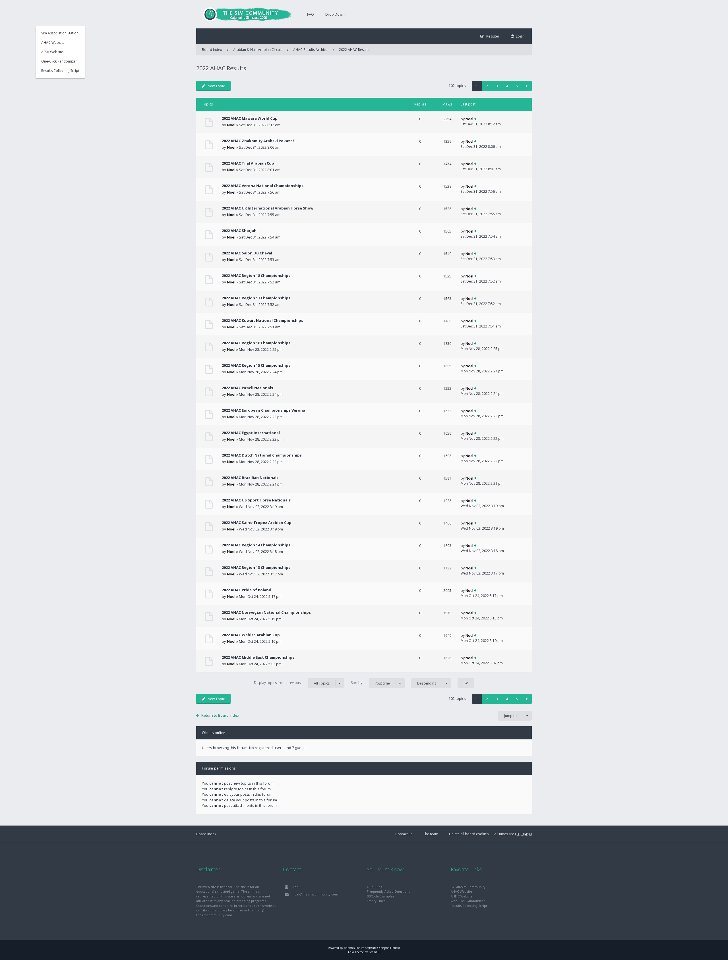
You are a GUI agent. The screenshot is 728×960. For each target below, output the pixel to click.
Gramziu (374, 952)
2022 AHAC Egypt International (251, 432)
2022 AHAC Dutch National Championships (262, 455)
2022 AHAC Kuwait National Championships (262, 320)
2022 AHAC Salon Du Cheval (247, 253)
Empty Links (376, 901)
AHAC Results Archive (310, 49)
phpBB (348, 948)
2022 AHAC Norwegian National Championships (266, 612)
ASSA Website (52, 51)
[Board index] (244, 14)
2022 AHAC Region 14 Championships (256, 545)
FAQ (310, 14)
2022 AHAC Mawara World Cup (250, 118)
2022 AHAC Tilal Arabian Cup (248, 163)
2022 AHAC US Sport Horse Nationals (256, 500)
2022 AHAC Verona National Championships (262, 185)
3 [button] (497, 86)
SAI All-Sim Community (468, 887)
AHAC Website (53, 42)
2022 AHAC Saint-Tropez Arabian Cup (256, 522)
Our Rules (374, 887)
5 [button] (517, 86)
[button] (527, 86)
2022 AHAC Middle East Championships (258, 657)
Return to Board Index (220, 715)
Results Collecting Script (60, 70)
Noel (231, 124)
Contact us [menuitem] (403, 834)
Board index (206, 834)
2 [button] (487, 86)
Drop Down (335, 14)
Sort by (370, 682)
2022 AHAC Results (354, 49)
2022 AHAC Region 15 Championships (256, 365)
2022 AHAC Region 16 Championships (256, 342)
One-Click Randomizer (59, 61)
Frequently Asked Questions (388, 891)
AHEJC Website (462, 896)
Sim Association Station (59, 33)
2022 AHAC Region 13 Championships (256, 567)
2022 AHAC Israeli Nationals (247, 387)
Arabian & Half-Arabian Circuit (257, 49)
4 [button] (507, 86)
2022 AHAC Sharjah (239, 230)
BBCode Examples (380, 896)
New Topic (216, 86)
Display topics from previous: (292, 682)
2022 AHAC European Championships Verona (263, 410)
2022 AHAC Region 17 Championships (256, 297)
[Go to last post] (475, 119)
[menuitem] (518, 36)
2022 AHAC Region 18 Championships (256, 275)
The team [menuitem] (430, 834)
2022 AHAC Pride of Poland (246, 589)
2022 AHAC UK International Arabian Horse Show (267, 208)
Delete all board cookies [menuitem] (469, 834)
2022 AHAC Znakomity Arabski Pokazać (258, 140)
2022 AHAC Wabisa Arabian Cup (251, 634)
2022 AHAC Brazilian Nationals (250, 477)
